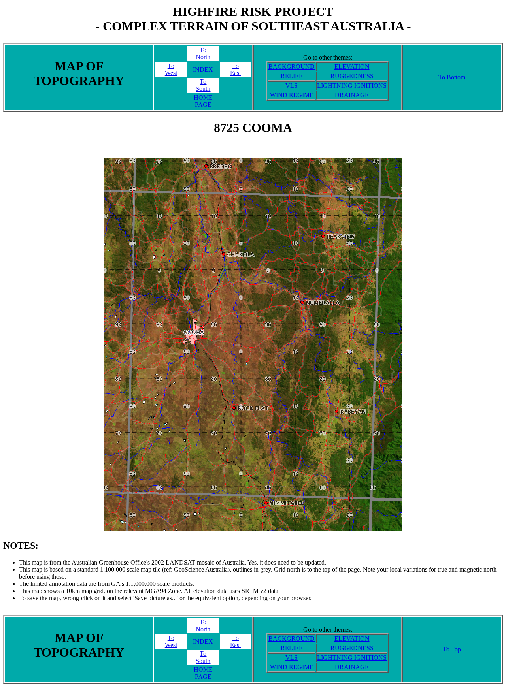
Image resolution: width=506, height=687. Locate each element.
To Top (452, 649)
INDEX (203, 69)
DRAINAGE (352, 95)
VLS (291, 85)
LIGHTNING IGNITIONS (352, 85)
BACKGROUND (291, 66)
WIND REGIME (291, 95)
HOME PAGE (203, 101)
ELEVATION (352, 66)
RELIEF (291, 76)
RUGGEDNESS (352, 76)
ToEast (235, 69)
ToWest (171, 69)
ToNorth (203, 53)
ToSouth (203, 85)
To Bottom (451, 77)
